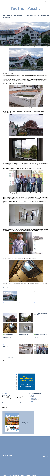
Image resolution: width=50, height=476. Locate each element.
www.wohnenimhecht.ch (8, 357)
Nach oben (45, 456)
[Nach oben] (45, 455)
